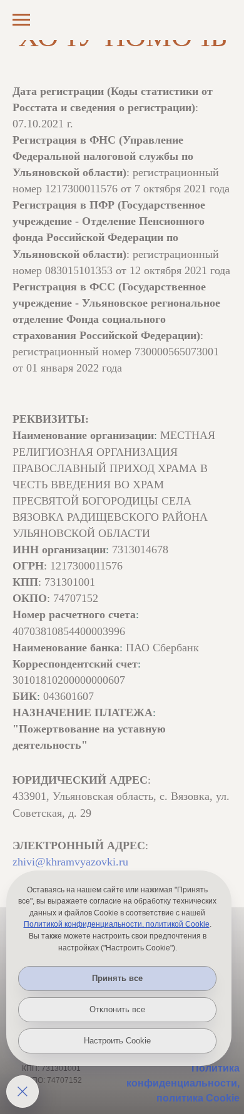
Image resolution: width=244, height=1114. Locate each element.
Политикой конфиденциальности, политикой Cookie (117, 924)
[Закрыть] (22, 1091)
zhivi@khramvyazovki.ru (70, 861)
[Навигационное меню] (21, 20)
